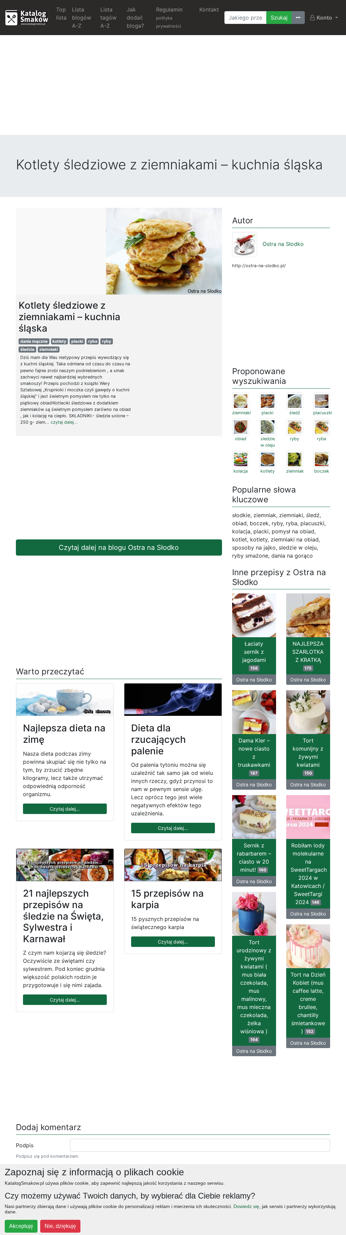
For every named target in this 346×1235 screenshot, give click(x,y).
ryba (92, 341)
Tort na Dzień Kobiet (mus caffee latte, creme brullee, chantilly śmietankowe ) (308, 1003)
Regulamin (169, 17)
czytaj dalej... (64, 422)
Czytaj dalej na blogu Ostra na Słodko (119, 547)
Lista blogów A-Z (81, 17)
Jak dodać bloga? (135, 17)
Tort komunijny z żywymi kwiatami (308, 756)
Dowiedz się (246, 1206)
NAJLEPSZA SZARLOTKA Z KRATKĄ (308, 655)
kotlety (59, 341)
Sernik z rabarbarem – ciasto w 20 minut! (254, 857)
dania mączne (34, 341)
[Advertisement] (173, 87)
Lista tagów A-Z (108, 17)
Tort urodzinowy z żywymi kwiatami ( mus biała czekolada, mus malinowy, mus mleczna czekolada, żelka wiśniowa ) (254, 990)
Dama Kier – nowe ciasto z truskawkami (254, 756)
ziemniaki (48, 349)
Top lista (61, 13)
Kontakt (209, 9)
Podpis (24, 1145)
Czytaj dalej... (65, 809)
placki (77, 341)
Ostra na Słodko (283, 244)
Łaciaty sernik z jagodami (254, 655)
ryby (106, 341)
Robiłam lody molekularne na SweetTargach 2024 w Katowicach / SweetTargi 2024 (309, 873)
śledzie (27, 349)
